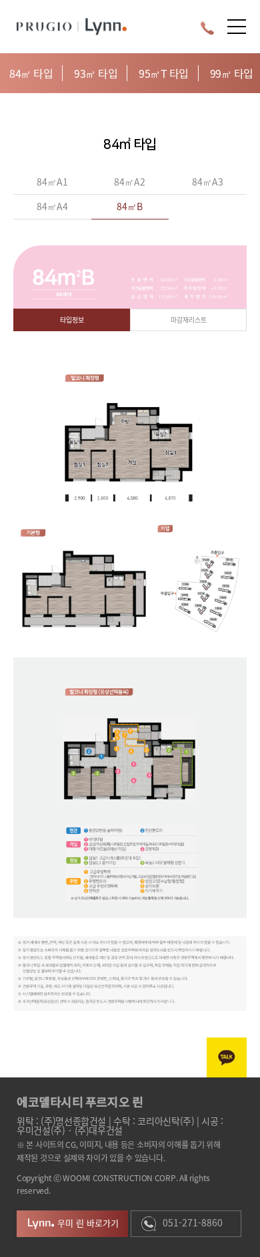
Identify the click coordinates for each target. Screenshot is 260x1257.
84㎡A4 (52, 206)
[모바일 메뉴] (236, 27)
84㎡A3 (207, 181)
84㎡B (130, 206)
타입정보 (72, 320)
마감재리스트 (189, 320)
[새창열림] (227, 1057)
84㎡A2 (129, 181)
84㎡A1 (52, 181)
